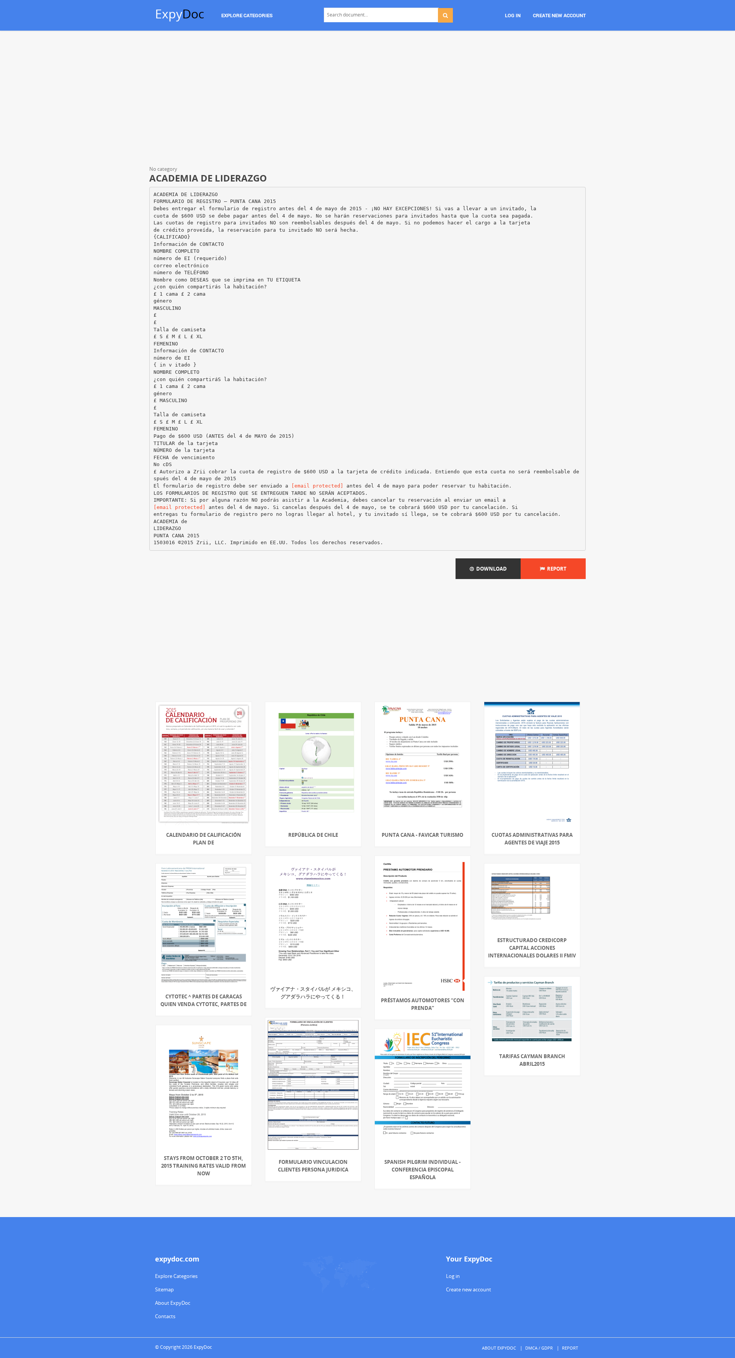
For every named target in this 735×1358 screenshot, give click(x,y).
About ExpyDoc (172, 1302)
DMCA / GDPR (539, 1348)
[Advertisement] (367, 99)
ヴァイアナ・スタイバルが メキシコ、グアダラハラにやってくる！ (313, 992)
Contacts (165, 1316)
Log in (453, 1276)
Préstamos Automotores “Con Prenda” (422, 1004)
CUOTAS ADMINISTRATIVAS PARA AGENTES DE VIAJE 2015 (532, 838)
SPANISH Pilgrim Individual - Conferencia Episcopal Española (422, 1169)
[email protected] (317, 486)
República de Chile (313, 834)
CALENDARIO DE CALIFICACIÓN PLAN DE (203, 838)
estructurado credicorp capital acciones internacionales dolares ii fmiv (532, 948)
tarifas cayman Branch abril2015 (532, 1060)
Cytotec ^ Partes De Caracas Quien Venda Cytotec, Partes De (203, 1000)
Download (490, 568)
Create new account (468, 1289)
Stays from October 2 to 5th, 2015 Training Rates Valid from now (203, 1166)
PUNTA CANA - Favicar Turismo (422, 834)
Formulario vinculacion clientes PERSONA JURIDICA (313, 1165)
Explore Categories (176, 1276)
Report (556, 568)
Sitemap (164, 1289)
